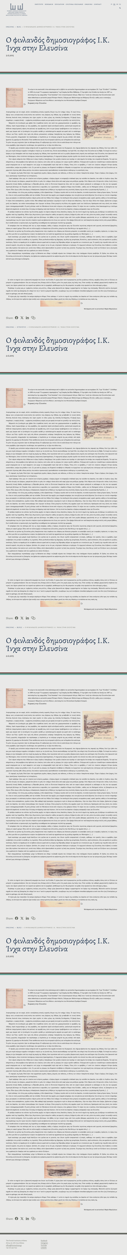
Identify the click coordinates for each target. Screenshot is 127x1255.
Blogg (19, 627)
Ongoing (88, 4)
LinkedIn (44, 1248)
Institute (39, 4)
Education (59, 4)
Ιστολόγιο (21, 327)
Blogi (19, 927)
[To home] (16, 9)
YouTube (44, 1245)
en (114, 4)
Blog (19, 27)
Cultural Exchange (74, 4)
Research (49, 4)
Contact (98, 4)
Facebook (44, 1241)
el (120, 4)
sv (117, 4)
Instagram (44, 1243)
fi (111, 4)
